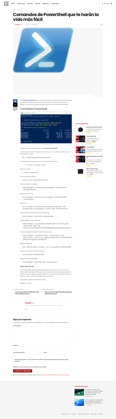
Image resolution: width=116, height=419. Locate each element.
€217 (93, 163)
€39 (91, 174)
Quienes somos (65, 414)
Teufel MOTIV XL (91, 136)
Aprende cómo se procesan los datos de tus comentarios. (53, 375)
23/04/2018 (27, 24)
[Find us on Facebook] (102, 4)
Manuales (46, 3)
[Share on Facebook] (15, 101)
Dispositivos (21, 3)
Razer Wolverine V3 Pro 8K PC (94, 157)
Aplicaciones (55, 3)
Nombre (16, 345)
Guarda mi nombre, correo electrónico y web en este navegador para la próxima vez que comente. (41, 360)
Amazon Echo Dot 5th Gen (94, 127)
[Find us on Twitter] (105, 4)
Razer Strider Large (92, 169)
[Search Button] (111, 4)
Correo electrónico (19, 352)
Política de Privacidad (83, 414)
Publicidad (73, 414)
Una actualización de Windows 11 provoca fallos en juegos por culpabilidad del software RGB (94, 401)
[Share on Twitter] (15, 105)
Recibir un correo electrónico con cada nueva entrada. (29, 367)
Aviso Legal (94, 414)
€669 (93, 142)
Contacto (100, 414)
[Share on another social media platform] (15, 108)
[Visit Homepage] (6, 3)
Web (45, 352)
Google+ (28, 276)
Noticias (30, 3)
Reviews (37, 3)
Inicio (13, 3)
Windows (29, 283)
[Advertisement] (89, 109)
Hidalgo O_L (18, 24)
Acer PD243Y (90, 147)
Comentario (17, 326)
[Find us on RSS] (107, 4)
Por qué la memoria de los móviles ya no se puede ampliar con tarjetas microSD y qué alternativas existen (94, 392)
